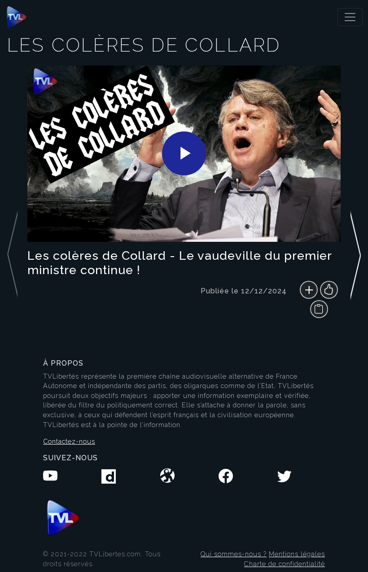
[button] (356, 195)
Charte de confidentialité (284, 564)
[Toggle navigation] (350, 17)
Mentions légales (297, 554)
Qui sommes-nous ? (234, 554)
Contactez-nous (69, 441)
